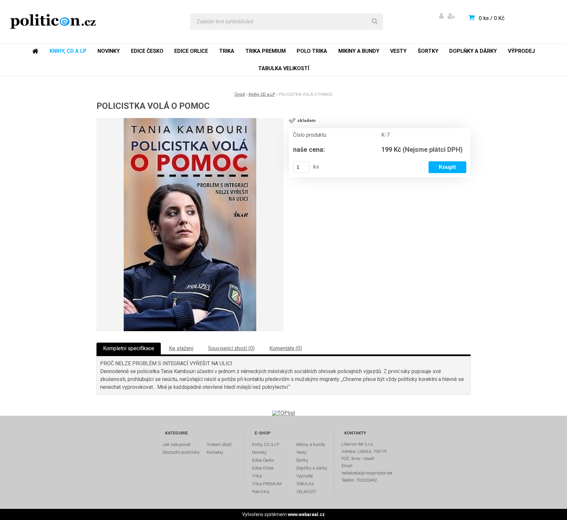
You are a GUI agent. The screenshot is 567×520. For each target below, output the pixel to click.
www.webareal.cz (306, 514)
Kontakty (215, 452)
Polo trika (312, 51)
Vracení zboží (219, 444)
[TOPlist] (283, 413)
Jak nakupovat (176, 444)
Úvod (240, 94)
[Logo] (53, 21)
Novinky (108, 51)
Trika (226, 51)
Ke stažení (181, 348)
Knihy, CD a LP (68, 51)
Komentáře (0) (285, 348)
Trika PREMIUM (265, 51)
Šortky (428, 51)
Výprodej (521, 51)
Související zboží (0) (231, 348)
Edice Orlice (191, 51)
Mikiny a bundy (358, 51)
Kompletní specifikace (128, 348)
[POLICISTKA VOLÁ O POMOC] (190, 224)
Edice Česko (147, 51)
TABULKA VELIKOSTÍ (283, 68)
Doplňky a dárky (473, 51)
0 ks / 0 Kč (492, 18)
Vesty (398, 51)
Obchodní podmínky (181, 452)
